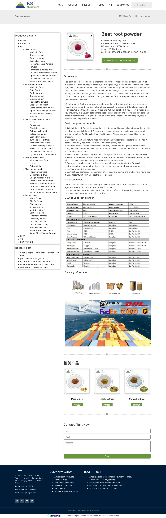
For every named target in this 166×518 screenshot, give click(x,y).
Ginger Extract (36, 207)
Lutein (32, 163)
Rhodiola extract (37, 128)
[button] (119, 60)
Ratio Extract (129, 16)
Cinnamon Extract (38, 221)
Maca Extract (36, 198)
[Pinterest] (32, 501)
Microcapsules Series (34, 157)
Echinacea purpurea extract (42, 69)
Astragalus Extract (38, 131)
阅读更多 (77, 405)
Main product (31, 49)
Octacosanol (35, 125)
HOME (60, 5)
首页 (121, 16)
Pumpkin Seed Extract (40, 227)
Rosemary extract (38, 218)
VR (110, 5)
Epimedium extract (38, 61)
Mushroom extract (38, 172)
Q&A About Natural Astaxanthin (34, 267)
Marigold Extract (37, 52)
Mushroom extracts (34, 169)
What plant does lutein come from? (36, 261)
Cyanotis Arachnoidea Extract (43, 72)
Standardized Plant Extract (37, 119)
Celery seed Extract (39, 224)
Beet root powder (38, 213)
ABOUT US (72, 5)
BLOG (101, 5)
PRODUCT (87, 5)
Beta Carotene (36, 90)
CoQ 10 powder (37, 93)
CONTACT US (123, 5)
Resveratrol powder (39, 102)
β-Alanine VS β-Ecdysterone (33, 258)
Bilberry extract (37, 99)
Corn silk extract (37, 58)
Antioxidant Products (34, 84)
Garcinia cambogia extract (42, 145)
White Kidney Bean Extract (42, 81)
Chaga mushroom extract (41, 178)
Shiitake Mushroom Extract (42, 183)
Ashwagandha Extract (40, 142)
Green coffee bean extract (42, 107)
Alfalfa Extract (36, 201)
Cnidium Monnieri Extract (41, 78)
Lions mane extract (39, 175)
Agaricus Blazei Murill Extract (43, 192)
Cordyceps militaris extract (42, 186)
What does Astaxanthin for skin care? (37, 264)
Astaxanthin (35, 166)
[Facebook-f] (22, 501)
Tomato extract (37, 55)
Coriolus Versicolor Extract (42, 189)
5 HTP (33, 122)
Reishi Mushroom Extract (41, 180)
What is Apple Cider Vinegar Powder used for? (110, 477)
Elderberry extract (38, 215)
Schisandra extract (38, 134)
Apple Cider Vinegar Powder (43, 75)
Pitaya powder (36, 204)
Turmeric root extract (40, 140)
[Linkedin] (17, 501)
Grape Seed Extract (39, 105)
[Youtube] (27, 501)
